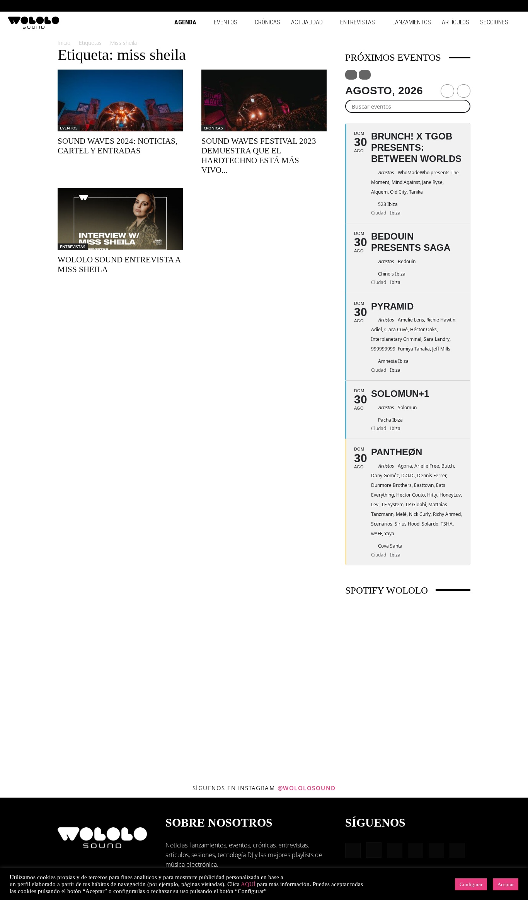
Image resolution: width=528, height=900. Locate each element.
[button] (439, 6)
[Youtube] (514, 6)
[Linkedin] (476, 6)
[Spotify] (489, 6)
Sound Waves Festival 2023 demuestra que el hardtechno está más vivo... (258, 155)
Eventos (225, 22)
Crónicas (267, 22)
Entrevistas (357, 22)
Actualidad (307, 22)
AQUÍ (248, 884)
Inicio (64, 42)
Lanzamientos (411, 22)
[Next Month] (463, 91)
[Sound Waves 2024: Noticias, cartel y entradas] (120, 100)
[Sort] (365, 75)
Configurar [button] (471, 884)
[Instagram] (463, 6)
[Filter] (351, 75)
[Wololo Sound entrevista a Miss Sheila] (120, 219)
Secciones (494, 22)
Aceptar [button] (505, 884)
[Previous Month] (447, 91)
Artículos (455, 22)
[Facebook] (450, 6)
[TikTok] (502, 6)
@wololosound (307, 788)
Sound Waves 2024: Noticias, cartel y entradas (117, 145)
